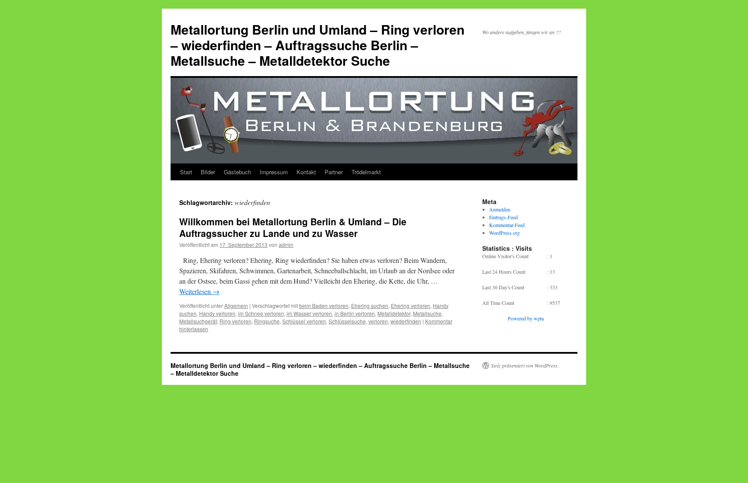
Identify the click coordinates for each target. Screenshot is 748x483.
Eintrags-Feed (503, 217)
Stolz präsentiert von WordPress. (525, 365)
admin (286, 244)
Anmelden (499, 209)
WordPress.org (504, 232)
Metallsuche (427, 313)
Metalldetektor (393, 313)
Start (186, 172)
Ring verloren (235, 321)
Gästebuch (237, 172)
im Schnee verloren (261, 313)
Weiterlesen (199, 291)
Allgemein (236, 305)
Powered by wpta (526, 318)
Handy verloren (217, 313)
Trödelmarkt (366, 172)
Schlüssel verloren (304, 321)
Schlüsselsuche (347, 321)
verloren (378, 321)
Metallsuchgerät (198, 321)
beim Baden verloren (323, 305)
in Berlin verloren (355, 313)
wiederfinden (405, 321)
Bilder (208, 172)
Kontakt (306, 172)
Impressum (274, 172)
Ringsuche (267, 321)
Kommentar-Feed (507, 224)
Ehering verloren (410, 305)
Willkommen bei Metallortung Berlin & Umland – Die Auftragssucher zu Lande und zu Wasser (292, 227)
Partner (334, 172)
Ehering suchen (369, 305)
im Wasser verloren (309, 313)
